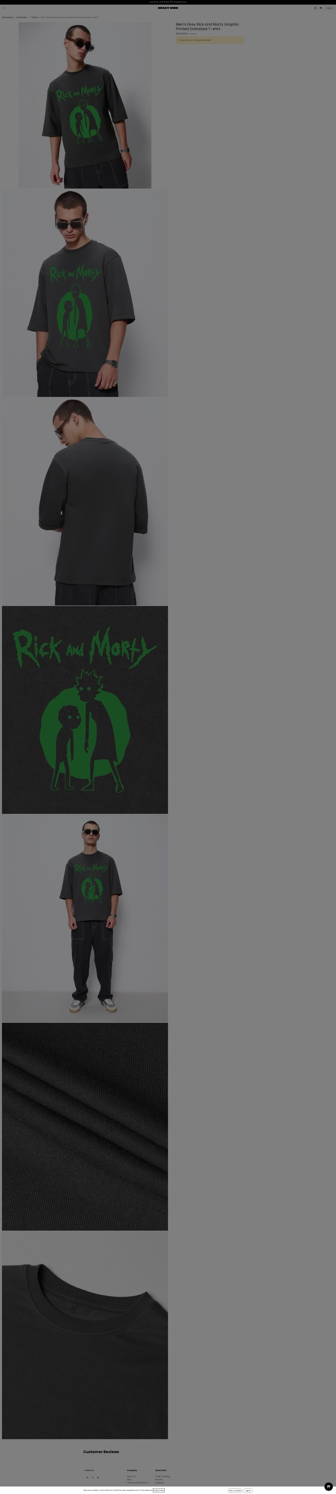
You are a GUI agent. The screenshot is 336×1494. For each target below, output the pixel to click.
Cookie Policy (158, 1490)
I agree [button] (248, 1490)
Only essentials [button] (235, 1490)
